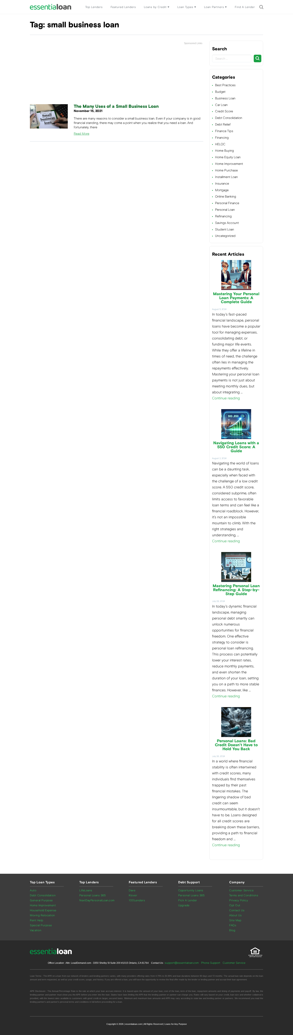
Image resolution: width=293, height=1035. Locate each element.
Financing (222, 138)
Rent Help (36, 920)
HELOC (220, 144)
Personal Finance (227, 203)
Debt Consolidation (228, 118)
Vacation (35, 930)
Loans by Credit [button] (156, 7)
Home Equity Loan (228, 157)
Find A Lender (245, 7)
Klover (133, 895)
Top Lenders (94, 7)
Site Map (235, 920)
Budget (220, 92)
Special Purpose (41, 925)
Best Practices (225, 85)
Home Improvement (229, 164)
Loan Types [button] (185, 7)
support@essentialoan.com (182, 963)
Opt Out (234, 905)
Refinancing (223, 216)
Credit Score (224, 111)
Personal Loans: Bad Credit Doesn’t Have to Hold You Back (236, 745)
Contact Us (236, 910)
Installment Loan (226, 177)
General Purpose (41, 900)
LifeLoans (85, 890)
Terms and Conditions (243, 895)
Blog (232, 930)
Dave (132, 890)
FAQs (232, 925)
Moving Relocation (42, 915)
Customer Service (241, 890)
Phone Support (210, 963)
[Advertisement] (116, 75)
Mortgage (222, 190)
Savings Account (227, 223)
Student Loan (224, 229)
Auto (33, 890)
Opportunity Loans (190, 890)
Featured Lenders (123, 7)
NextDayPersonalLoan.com (97, 900)
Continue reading (226, 398)
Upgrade (184, 905)
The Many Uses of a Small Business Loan (116, 106)
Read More (81, 134)
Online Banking (225, 196)
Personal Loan (225, 210)
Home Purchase (226, 170)
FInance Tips (224, 131)
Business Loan (225, 98)
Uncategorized (225, 236)
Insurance (222, 183)
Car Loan (221, 105)
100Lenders (137, 900)
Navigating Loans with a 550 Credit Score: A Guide (236, 447)
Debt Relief (223, 124)
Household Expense (43, 910)
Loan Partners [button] (214, 7)
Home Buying (224, 150)
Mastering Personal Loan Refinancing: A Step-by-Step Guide (236, 590)
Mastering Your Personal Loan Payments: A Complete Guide (236, 298)
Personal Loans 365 (92, 895)
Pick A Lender (187, 900)
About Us (235, 915)
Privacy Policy (238, 900)
